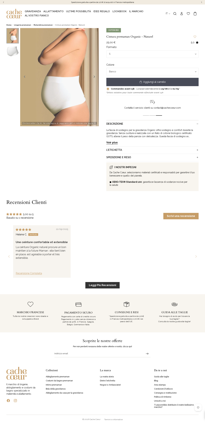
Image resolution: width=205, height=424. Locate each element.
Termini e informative (113, 419)
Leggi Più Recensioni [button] (102, 285)
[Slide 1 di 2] (12, 36)
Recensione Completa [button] (29, 273)
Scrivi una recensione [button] (181, 216)
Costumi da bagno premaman (59, 381)
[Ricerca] (174, 13)
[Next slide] (196, 256)
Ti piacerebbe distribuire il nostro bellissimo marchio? (174, 406)
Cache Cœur (95, 419)
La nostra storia (107, 377)
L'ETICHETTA (114, 149)
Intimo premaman (54, 385)
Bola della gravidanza (56, 389)
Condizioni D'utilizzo (163, 389)
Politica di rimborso (162, 397)
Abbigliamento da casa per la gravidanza (64, 393)
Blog (156, 381)
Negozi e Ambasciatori (110, 385)
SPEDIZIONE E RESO (118, 157)
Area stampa (160, 385)
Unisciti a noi (160, 401)
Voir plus (112, 142)
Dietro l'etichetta (107, 381)
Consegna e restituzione (165, 393)
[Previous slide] (9, 256)
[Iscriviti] (147, 353)
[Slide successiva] (95, 77)
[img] (23, 229)
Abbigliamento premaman (58, 377)
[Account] (181, 13)
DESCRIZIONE (114, 123)
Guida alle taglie (161, 377)
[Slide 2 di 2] (12, 51)
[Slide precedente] (23, 77)
